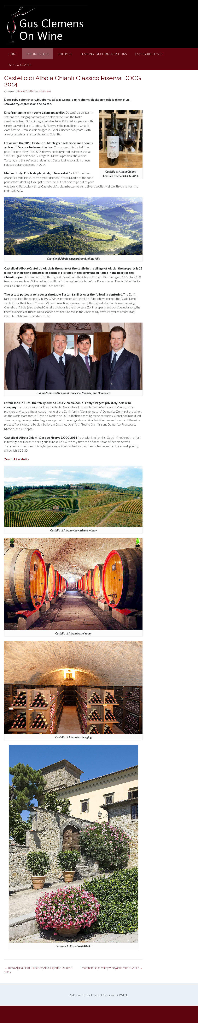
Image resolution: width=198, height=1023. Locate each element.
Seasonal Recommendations (104, 54)
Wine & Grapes (20, 64)
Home (13, 54)
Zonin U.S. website (16, 459)
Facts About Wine (149, 54)
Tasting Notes (37, 54)
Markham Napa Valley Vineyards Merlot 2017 (112, 967)
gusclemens (44, 91)
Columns (65, 54)
